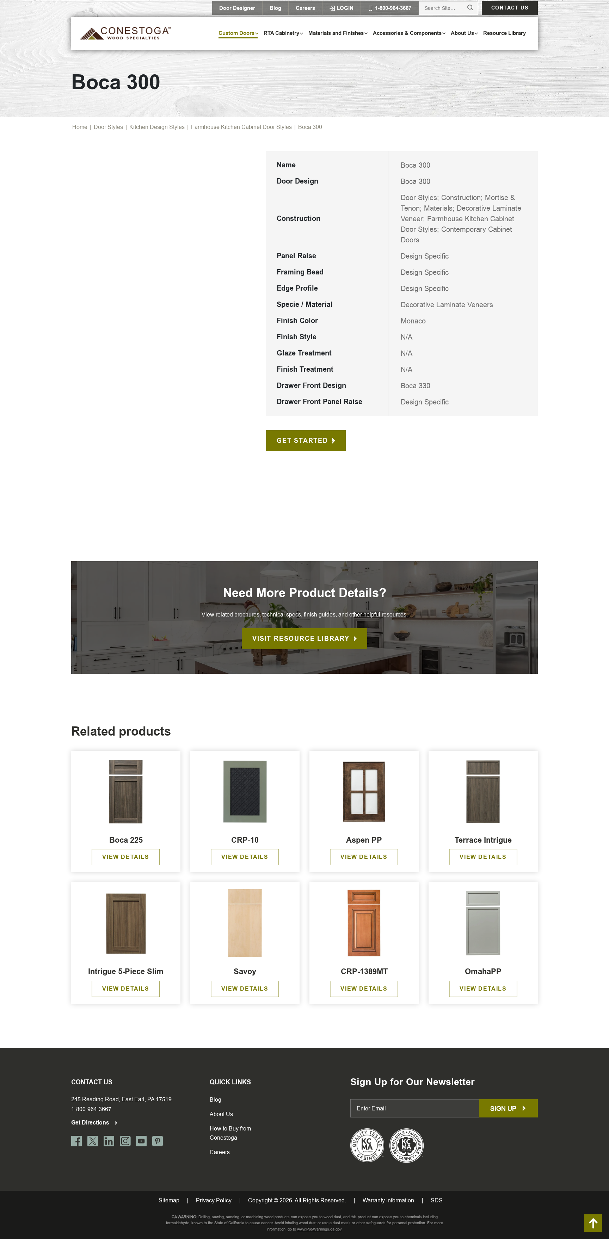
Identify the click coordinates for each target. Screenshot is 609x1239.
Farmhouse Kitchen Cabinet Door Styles (241, 127)
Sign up (504, 1108)
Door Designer (237, 8)
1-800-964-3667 (91, 1109)
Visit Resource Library (301, 638)
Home (79, 127)
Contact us (509, 8)
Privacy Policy (214, 1200)
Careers (305, 8)
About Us (221, 1114)
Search (464, 8)
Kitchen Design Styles (157, 127)
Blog (275, 8)
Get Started (302, 440)
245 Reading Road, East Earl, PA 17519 (121, 1099)
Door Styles (108, 127)
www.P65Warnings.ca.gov (319, 1229)
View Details (125, 857)
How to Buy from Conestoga (230, 1133)
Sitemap (169, 1200)
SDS (437, 1200)
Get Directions (91, 1123)
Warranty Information (388, 1200)
